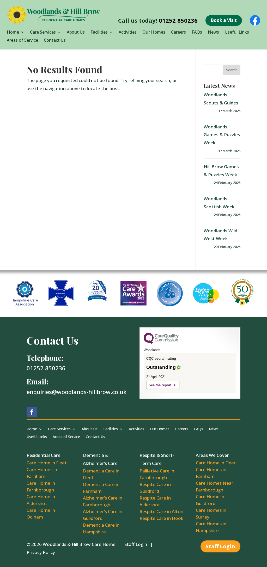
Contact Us (55, 40)
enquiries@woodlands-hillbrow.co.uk (76, 392)
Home (13, 32)
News (213, 32)
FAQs (197, 32)
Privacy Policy (41, 552)
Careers (178, 32)
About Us (76, 32)
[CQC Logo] (161, 343)
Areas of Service (22, 40)
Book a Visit (224, 20)
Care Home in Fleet (47, 463)
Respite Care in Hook (161, 518)
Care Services (43, 32)
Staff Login (135, 544)
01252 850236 (178, 20)
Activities (128, 32)
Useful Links (237, 32)
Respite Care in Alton (161, 511)
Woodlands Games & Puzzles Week (222, 135)
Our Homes (153, 32)
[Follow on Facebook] (32, 412)
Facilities (99, 32)
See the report (160, 385)
